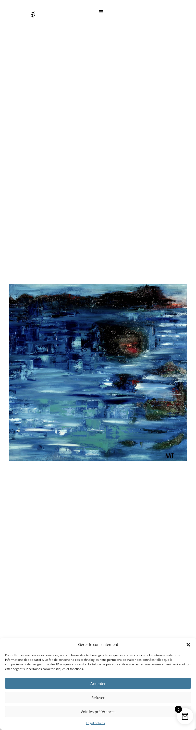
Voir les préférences (98, 711)
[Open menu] (101, 11)
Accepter (98, 683)
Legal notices (95, 723)
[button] (188, 644)
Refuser (98, 697)
